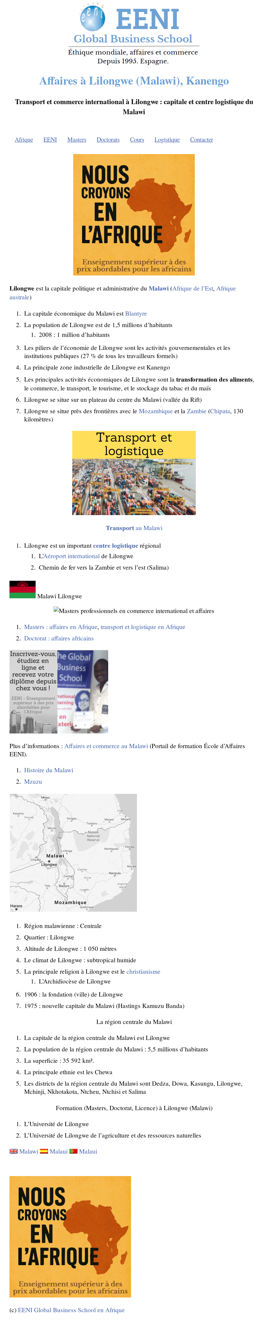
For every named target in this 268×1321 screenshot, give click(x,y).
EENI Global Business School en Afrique (71, 1310)
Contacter (201, 139)
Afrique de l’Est (192, 288)
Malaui (59, 1151)
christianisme (143, 971)
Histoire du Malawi (48, 770)
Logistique (167, 139)
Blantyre (136, 313)
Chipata (220, 411)
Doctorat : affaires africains (59, 638)
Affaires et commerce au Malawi (106, 746)
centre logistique (115, 545)
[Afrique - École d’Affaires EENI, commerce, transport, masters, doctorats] (134, 65)
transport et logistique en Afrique (143, 626)
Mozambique (156, 411)
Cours (137, 139)
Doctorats (108, 139)
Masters (76, 139)
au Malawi (134, 528)
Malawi (28, 1151)
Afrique (24, 139)
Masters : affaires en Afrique (60, 626)
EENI (50, 139)
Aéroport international (71, 556)
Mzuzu (33, 781)
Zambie (197, 411)
